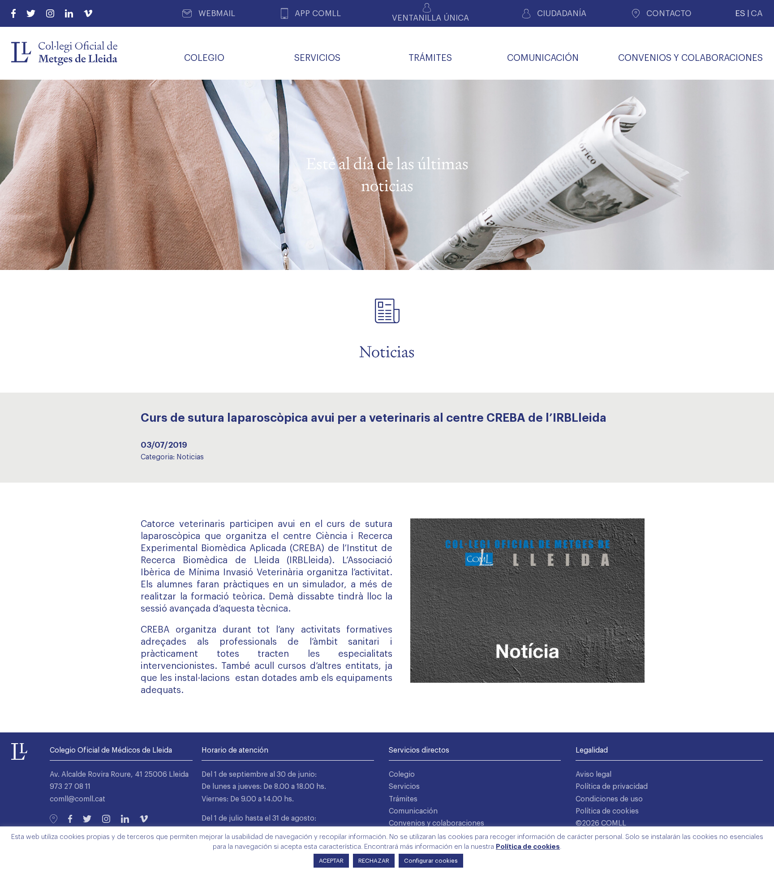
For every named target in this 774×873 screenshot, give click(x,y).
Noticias (190, 457)
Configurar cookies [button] (431, 861)
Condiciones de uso (609, 799)
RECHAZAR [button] (373, 861)
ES (740, 13)
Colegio (402, 774)
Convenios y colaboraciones (436, 823)
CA (757, 13)
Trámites (403, 799)
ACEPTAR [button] (331, 861)
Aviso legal (593, 774)
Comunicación (413, 811)
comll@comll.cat (77, 799)
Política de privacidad (612, 786)
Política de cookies (607, 811)
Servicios (404, 786)
